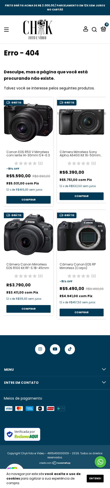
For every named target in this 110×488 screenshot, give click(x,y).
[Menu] (7, 29)
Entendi (95, 478)
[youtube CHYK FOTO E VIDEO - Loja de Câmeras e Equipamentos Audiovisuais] (55, 349)
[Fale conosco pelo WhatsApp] (100, 462)
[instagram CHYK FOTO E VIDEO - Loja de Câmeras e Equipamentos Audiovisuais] (40, 349)
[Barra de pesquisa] (94, 29)
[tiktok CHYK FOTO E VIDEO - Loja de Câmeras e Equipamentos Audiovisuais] (70, 349)
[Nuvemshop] (55, 463)
